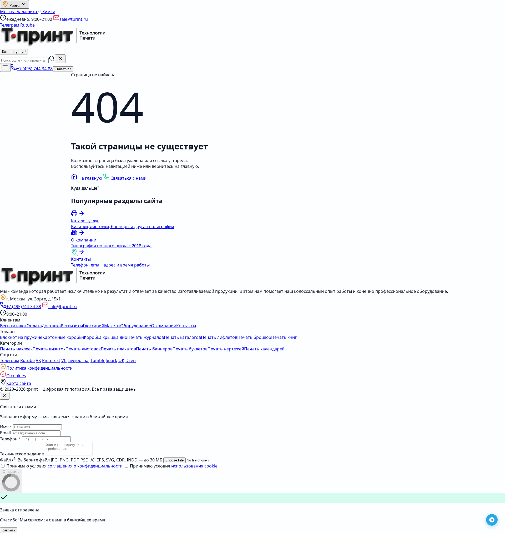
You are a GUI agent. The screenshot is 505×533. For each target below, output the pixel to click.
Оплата (34, 326)
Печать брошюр (254, 337)
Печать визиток (49, 349)
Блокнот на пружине (21, 337)
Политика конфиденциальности (39, 368)
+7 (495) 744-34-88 (35, 69)
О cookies (16, 376)
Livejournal (78, 360)
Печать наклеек (16, 349)
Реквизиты (72, 326)
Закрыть (8, 530)
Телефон (10, 439)
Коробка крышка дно (105, 337)
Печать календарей (264, 349)
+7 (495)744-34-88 (23, 306)
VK (38, 360)
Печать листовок (83, 349)
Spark (111, 360)
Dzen (130, 360)
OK (121, 360)
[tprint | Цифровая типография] (52, 285)
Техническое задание (22, 454)
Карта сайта (18, 383)
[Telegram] (492, 520)
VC (64, 360)
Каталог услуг (14, 52)
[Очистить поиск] (60, 58)
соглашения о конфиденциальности (85, 466)
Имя (6, 427)
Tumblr (97, 360)
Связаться (63, 69)
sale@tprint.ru (73, 19)
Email (5, 433)
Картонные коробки (63, 337)
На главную (90, 178)
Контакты (186, 326)
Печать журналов (145, 337)
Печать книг (284, 337)
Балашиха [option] (27, 11)
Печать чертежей (226, 349)
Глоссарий (93, 326)
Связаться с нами (128, 178)
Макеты (112, 326)
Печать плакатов (118, 349)
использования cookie (194, 466)
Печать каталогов (182, 337)
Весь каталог (13, 326)
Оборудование (135, 326)
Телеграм (9, 25)
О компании (163, 326)
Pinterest (51, 360)
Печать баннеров (154, 349)
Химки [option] (48, 11)
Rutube (27, 25)
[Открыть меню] (5, 67)
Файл (5, 460)
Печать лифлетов (219, 337)
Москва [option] (8, 11)
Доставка (51, 326)
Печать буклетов (190, 349)
